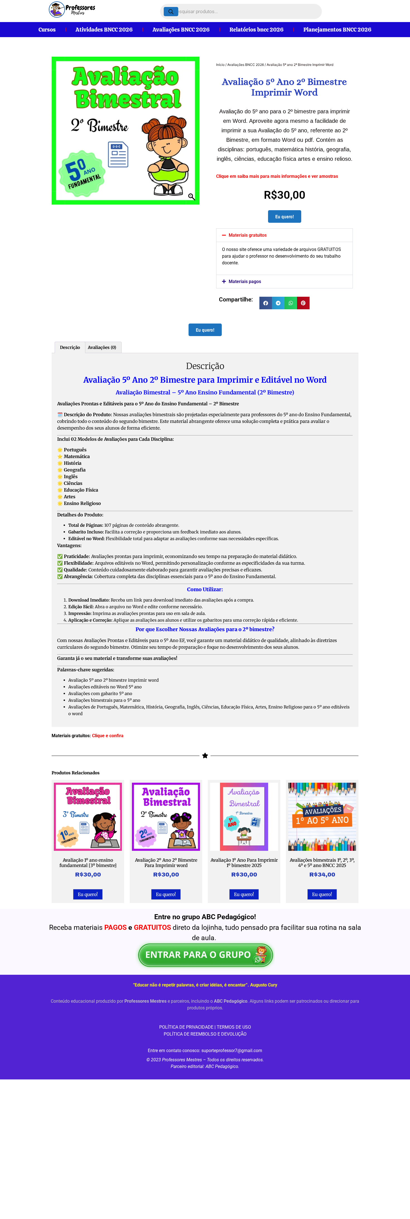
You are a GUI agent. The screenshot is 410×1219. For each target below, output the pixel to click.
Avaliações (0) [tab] (102, 347)
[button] (284, 235)
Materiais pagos (245, 281)
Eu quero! (284, 216)
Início (220, 65)
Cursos (47, 29)
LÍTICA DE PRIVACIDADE (189, 1027)
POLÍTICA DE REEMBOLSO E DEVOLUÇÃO (205, 1034)
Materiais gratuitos (248, 235)
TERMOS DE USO (234, 1027)
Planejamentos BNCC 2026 (337, 29)
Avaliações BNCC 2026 (181, 29)
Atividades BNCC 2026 (104, 29)
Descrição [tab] (70, 347)
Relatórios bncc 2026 (257, 29)
